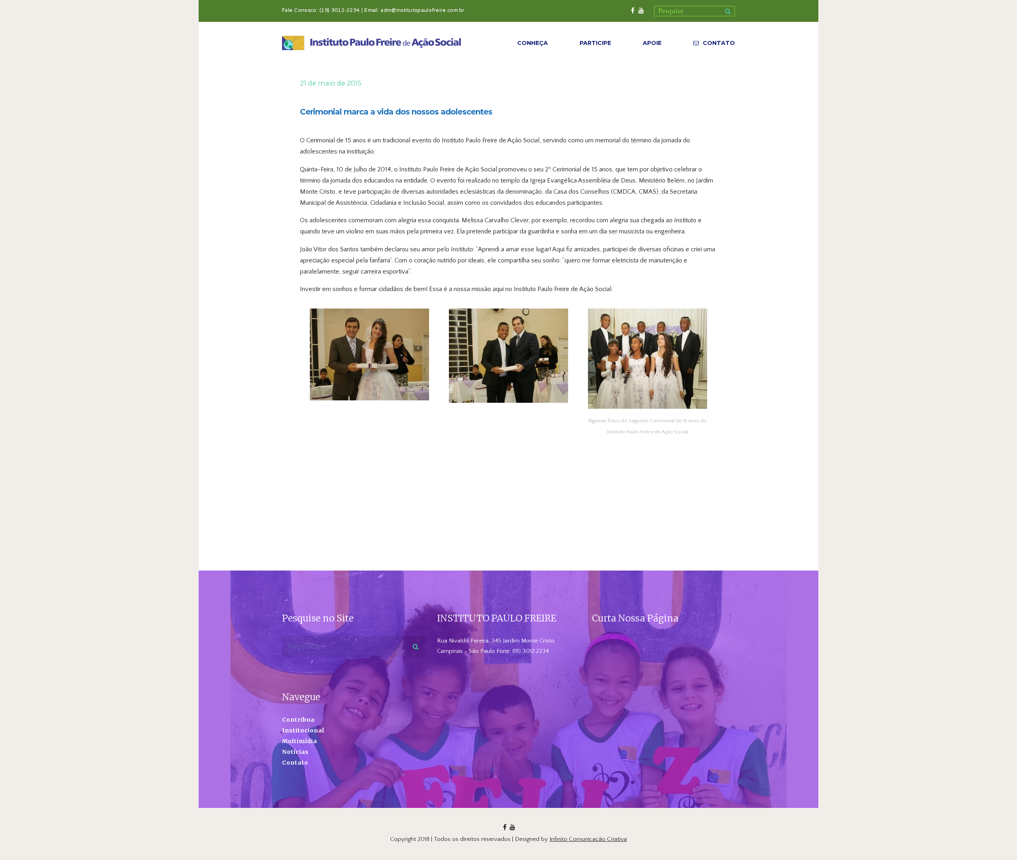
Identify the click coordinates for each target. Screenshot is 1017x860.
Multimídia (299, 741)
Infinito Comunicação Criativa (588, 839)
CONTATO (719, 43)
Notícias (295, 751)
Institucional (303, 730)
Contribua (298, 719)
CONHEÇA (532, 43)
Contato (295, 762)
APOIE (652, 43)
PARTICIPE (595, 43)
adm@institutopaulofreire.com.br (422, 10)
